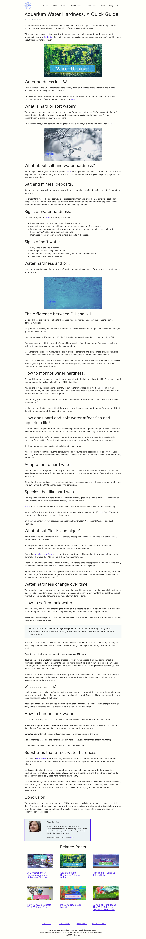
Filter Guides (91, 6)
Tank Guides (76, 6)
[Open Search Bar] (118, 5)
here (72, 99)
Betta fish (48, 37)
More (102, 6)
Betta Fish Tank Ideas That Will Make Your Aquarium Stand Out (104, 907)
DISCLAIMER (82, 924)
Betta (55, 6)
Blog (111, 6)
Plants (63, 6)
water (48, 217)
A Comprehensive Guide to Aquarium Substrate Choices (37, 875)
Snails (27, 506)
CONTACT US (64, 924)
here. (40, 272)
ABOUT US (46, 924)
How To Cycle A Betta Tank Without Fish (39, 906)
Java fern (47, 554)
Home (45, 6)
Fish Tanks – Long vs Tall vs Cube (104, 873)
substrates (41, 758)
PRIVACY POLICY (99, 924)
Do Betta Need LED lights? (70, 906)
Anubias (38, 554)
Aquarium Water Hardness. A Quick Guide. (70, 875)
